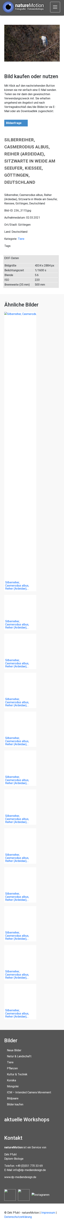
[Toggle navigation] (55, 7)
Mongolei (12, 1086)
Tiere (21, 238)
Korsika (11, 1080)
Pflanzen (12, 1068)
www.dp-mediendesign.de (20, 1177)
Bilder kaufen (15, 1104)
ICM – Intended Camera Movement (29, 1092)
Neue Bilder (14, 1050)
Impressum (48, 1212)
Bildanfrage (14, 123)
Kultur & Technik (17, 1074)
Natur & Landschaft (19, 1056)
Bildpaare (12, 1098)
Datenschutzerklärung (18, 1217)
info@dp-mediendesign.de (29, 1170)
